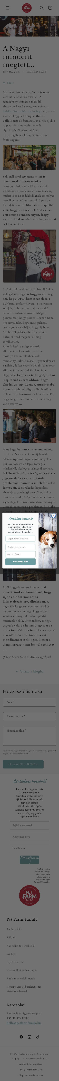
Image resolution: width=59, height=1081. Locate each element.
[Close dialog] (53, 516)
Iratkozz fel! (20, 561)
